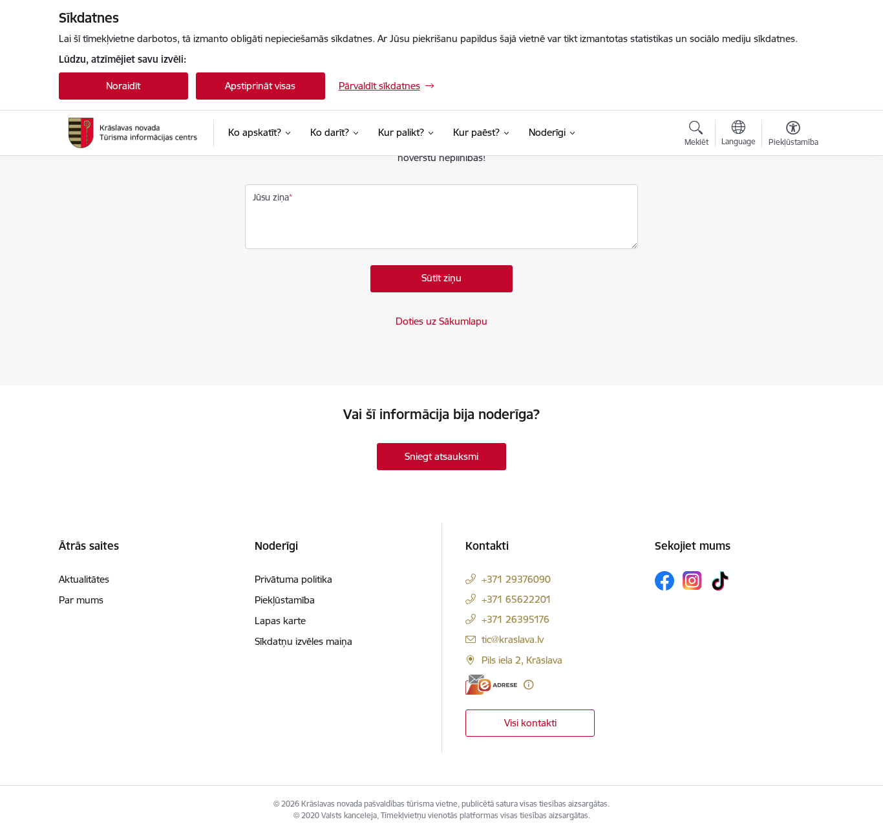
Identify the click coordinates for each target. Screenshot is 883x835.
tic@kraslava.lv (513, 639)
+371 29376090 (516, 579)
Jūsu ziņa (271, 197)
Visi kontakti (530, 723)
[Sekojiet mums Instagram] (692, 580)
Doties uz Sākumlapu (441, 321)
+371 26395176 (515, 619)
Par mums (81, 600)
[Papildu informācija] (528, 684)
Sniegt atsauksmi (441, 456)
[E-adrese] (491, 684)
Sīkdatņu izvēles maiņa (303, 641)
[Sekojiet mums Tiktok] (720, 581)
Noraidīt (123, 86)
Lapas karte (280, 620)
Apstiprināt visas (260, 86)
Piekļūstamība (285, 600)
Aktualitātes (84, 579)
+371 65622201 (516, 599)
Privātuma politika (293, 579)
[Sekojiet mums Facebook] (664, 581)
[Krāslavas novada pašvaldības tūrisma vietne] (133, 132)
